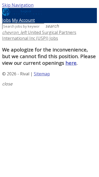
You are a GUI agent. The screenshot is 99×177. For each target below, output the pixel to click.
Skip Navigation (18, 5)
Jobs (6, 20)
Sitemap (42, 74)
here (71, 62)
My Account (23, 20)
